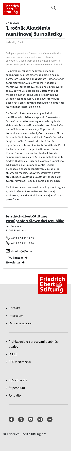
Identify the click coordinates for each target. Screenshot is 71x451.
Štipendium (17, 388)
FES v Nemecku (20, 362)
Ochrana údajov (20, 323)
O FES (13, 354)
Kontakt (14, 308)
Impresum (16, 316)
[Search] (54, 7)
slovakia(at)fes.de (21, 251)
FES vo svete (18, 380)
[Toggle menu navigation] (63, 7)
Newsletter (13, 262)
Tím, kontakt (14, 258)
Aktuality (15, 395)
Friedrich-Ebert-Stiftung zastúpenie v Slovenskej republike (35, 218)
